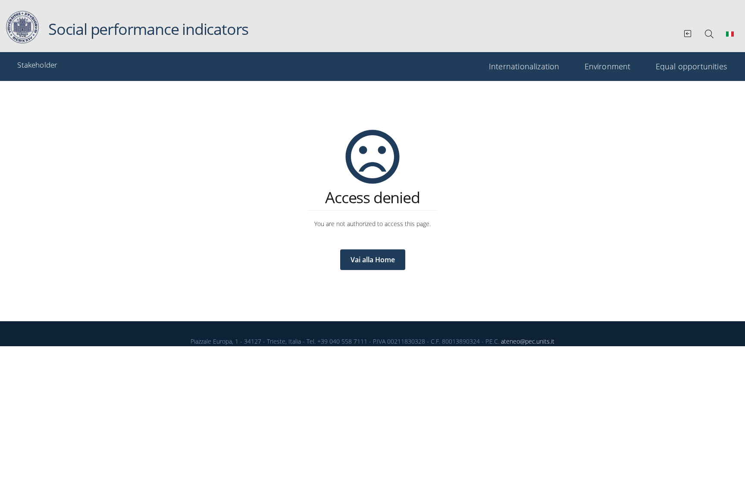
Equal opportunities (691, 66)
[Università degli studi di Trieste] (22, 27)
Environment (608, 66)
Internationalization (524, 66)
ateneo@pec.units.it (527, 341)
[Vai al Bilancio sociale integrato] (688, 31)
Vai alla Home (373, 259)
